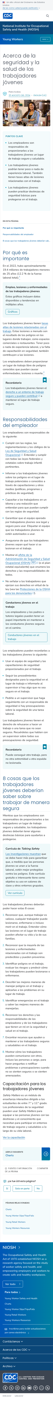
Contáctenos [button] (12, 1341)
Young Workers (13, 39)
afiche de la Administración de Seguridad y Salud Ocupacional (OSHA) (27, 559)
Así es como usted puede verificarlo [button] (20, 8)
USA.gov (19, 1396)
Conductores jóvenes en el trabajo (23, 637)
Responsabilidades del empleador (18, 234)
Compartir (42, 1168)
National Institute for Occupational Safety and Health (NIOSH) (26, 27)
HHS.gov (7, 1396)
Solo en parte (22, 1188)
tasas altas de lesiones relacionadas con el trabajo (25, 327)
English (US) (40, 95)
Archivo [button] (8, 1366)
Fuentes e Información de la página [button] (18, 1170)
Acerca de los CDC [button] (15, 1350)
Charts (9, 1209)
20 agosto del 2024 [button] (19, 95)
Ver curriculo (15, 893)
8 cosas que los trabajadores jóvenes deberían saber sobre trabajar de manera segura (26, 241)
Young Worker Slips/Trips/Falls (20, 1215)
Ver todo (10, 1284)
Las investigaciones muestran (23, 854)
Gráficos (13, 311)
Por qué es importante (13, 228)
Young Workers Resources (18, 1228)
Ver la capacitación (14, 1137)
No (38, 1188)
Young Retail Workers (15, 1222)
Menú (44, 39)
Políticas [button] (8, 1358)
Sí (7, 1188)
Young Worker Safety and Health (21, 1298)
